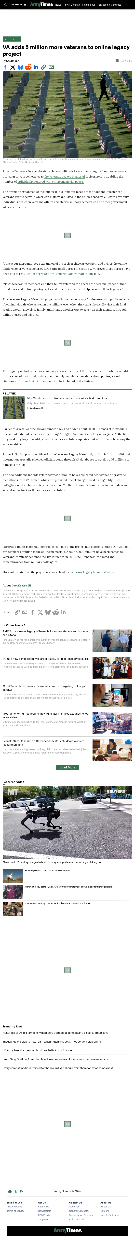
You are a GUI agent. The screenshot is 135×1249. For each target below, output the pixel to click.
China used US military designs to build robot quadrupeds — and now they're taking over (53, 862)
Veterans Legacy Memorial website (93, 572)
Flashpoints (88, 4)
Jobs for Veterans (109, 1215)
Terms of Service (16, 1210)
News (58, 4)
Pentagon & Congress (109, 4)
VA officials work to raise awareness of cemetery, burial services (67, 398)
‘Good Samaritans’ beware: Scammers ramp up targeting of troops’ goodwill (44, 688)
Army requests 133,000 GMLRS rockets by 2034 (47, 870)
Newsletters (44, 1210)
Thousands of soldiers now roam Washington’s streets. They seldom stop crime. (52, 1041)
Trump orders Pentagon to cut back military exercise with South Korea (58, 903)
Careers (104, 1210)
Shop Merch (44, 1219)
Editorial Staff (76, 1219)
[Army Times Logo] (41, 4)
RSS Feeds (44, 1215)
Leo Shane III (14, 60)
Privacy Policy (14, 1206)
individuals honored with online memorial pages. (50, 181)
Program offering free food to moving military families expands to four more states (45, 715)
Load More (67, 767)
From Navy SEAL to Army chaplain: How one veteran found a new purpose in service (56, 1059)
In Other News (13, 625)
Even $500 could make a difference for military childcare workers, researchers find (43, 742)
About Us (105, 1206)
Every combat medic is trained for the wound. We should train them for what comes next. (58, 1068)
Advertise (74, 1206)
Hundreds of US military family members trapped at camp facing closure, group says (55, 1032)
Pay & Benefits (72, 4)
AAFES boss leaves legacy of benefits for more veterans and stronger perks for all (45, 633)
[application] (68, 822)
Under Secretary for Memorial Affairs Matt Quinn (60, 274)
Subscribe (43, 1206)
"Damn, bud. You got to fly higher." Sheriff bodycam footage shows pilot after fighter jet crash (69, 886)
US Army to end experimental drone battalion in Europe (37, 1050)
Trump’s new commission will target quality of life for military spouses (45, 658)
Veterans (12, 39)
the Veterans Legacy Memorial (64, 176)
